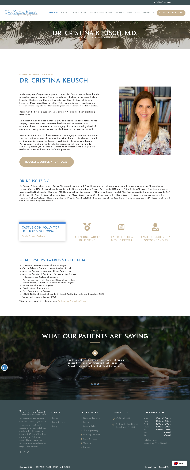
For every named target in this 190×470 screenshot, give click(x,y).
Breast (55, 418)
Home (77, 38)
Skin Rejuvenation (91, 435)
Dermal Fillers (90, 427)
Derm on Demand (91, 418)
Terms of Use (164, 467)
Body (54, 427)
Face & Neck (58, 422)
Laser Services (90, 439)
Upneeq (87, 443)
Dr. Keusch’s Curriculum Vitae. (72, 301)
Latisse (86, 447)
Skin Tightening (90, 431)
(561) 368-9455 (165, 2)
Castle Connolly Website (33, 236)
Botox (86, 422)
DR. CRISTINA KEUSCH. (59, 467)
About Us (87, 38)
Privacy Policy (150, 467)
